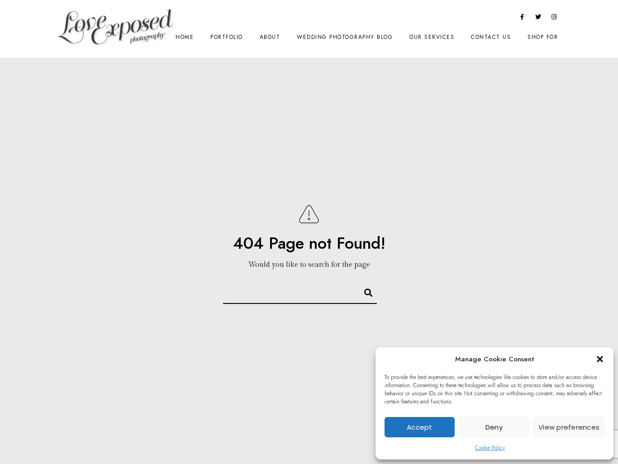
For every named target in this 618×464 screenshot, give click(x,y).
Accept (420, 427)
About (270, 37)
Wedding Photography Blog (345, 37)
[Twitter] (538, 18)
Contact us (491, 37)
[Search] (364, 291)
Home (185, 37)
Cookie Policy (490, 447)
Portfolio (226, 37)
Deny (494, 427)
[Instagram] (554, 18)
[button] (599, 359)
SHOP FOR (543, 37)
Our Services (431, 37)
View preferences (568, 427)
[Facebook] (522, 18)
